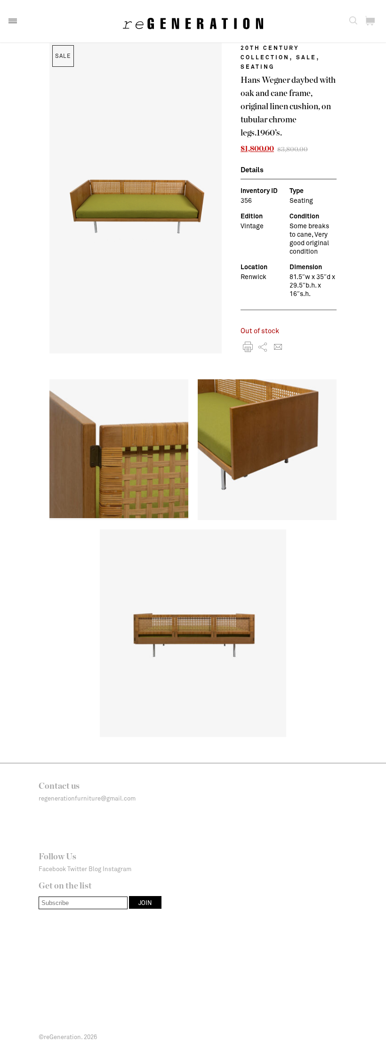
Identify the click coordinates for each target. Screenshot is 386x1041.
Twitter (77, 869)
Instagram (117, 869)
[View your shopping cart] (370, 20)
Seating (257, 66)
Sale (306, 57)
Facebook (52, 869)
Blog (94, 869)
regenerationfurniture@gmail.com (87, 798)
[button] (13, 21)
